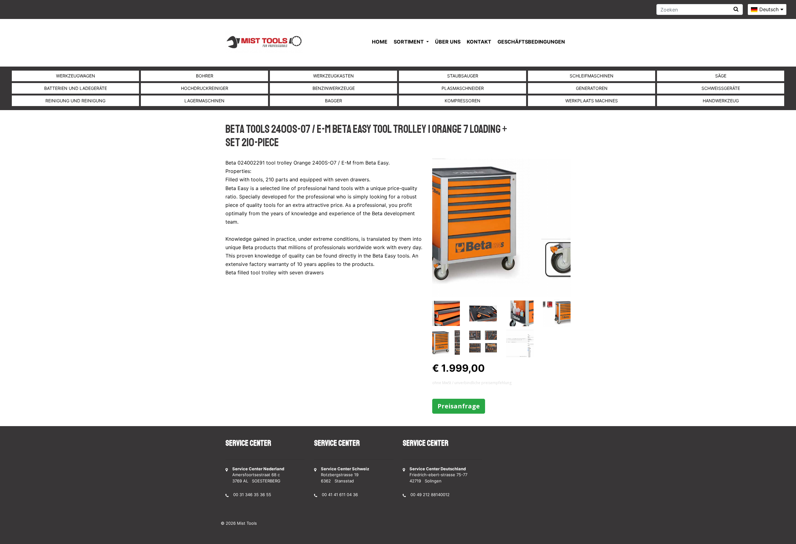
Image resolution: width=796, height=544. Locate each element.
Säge (720, 75)
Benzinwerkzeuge (333, 88)
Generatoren (592, 88)
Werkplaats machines (591, 100)
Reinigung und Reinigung (75, 100)
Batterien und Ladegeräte (75, 88)
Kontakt (479, 42)
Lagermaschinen (204, 100)
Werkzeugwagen (75, 75)
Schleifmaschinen (591, 75)
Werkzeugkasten (333, 75)
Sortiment (409, 42)
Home (379, 42)
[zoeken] (736, 9)
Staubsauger (462, 75)
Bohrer (204, 75)
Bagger (333, 100)
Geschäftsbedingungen (531, 42)
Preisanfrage (458, 406)
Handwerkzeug (721, 100)
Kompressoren (462, 100)
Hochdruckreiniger (204, 88)
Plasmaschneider (463, 88)
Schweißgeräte (720, 88)
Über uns (447, 42)
